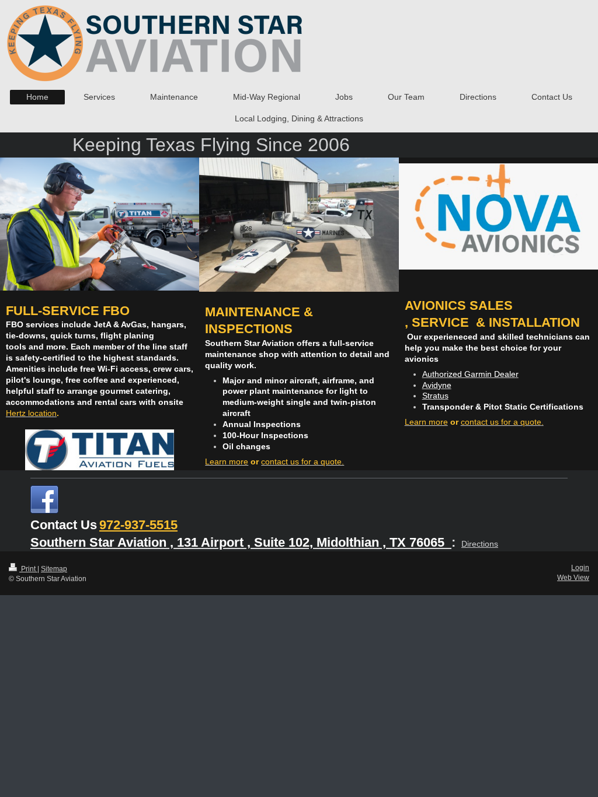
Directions (479, 543)
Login (580, 568)
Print (28, 569)
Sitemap (54, 569)
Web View (573, 578)
